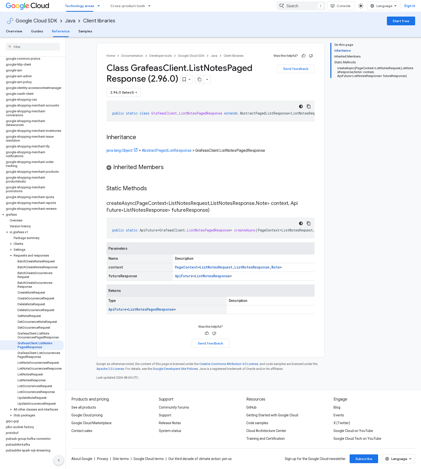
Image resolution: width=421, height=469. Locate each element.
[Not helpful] (311, 55)
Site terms (121, 459)
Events (339, 415)
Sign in (409, 6)
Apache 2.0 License (110, 369)
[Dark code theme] (301, 106)
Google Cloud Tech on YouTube (357, 438)
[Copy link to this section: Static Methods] (153, 189)
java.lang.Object (119, 150)
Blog (337, 407)
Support (165, 415)
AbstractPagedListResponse (166, 150)
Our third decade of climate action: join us (200, 459)
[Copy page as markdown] (199, 79)
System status (170, 431)
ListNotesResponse (251, 267)
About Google (81, 459)
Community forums (174, 407)
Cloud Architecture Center (266, 431)
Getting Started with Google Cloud (272, 415)
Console (344, 6)
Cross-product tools (127, 6)
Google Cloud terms (149, 459)
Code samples (257, 423)
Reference (61, 31)
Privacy (102, 459)
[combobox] (301, 5)
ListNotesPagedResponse (151, 309)
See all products (83, 407)
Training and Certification (265, 438)
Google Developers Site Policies (175, 369)
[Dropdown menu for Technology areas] (100, 6)
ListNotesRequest (216, 267)
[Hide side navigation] (59, 460)
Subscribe (363, 459)
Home (110, 55)
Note (275, 267)
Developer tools (160, 55)
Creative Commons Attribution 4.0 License (228, 364)
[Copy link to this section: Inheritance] (141, 138)
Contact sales (81, 431)
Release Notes (170, 423)
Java (70, 21)
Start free (401, 21)
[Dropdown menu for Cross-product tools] (151, 6)
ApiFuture (184, 276)
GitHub (251, 407)
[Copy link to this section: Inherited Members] (168, 168)
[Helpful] (303, 55)
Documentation (132, 55)
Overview (14, 31)
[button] (32, 215)
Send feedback (295, 69)
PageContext (186, 267)
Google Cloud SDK (36, 21)
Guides (37, 31)
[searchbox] (33, 47)
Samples (85, 31)
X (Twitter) (342, 423)
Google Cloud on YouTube (353, 431)
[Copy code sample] (309, 106)
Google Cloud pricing (87, 415)
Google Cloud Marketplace (91, 423)
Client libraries (99, 21)
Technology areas (79, 6)
